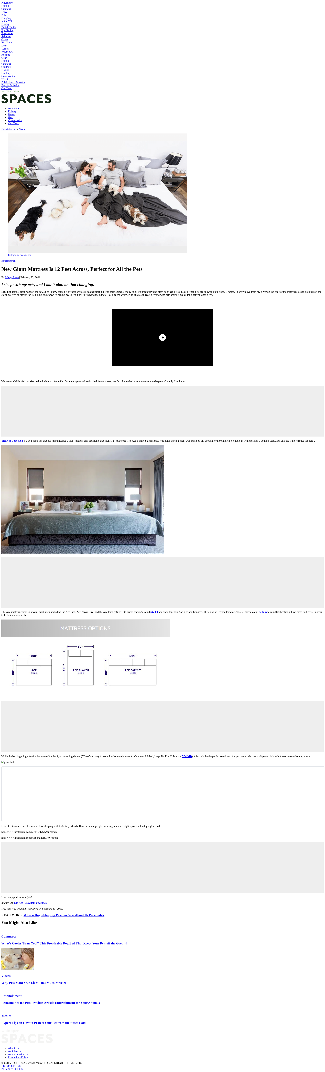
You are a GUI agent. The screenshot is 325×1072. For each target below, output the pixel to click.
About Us (13, 1048)
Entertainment (8, 129)
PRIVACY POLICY (12, 1069)
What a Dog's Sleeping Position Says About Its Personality (64, 915)
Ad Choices (14, 1051)
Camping (6, 8)
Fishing (5, 24)
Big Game (6, 42)
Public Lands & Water (13, 82)
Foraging (6, 18)
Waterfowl (7, 51)
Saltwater (6, 36)
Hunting (5, 73)
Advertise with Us (18, 1054)
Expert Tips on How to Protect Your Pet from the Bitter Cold (43, 1023)
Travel (4, 12)
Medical (6, 1016)
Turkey (5, 48)
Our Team (6, 88)
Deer (4, 45)
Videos (5, 976)
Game (4, 39)
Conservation (8, 76)
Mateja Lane (12, 277)
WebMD (187, 756)
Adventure (7, 2)
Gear (4, 57)
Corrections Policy (18, 1057)
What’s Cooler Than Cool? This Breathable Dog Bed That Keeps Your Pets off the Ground (64, 943)
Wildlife (5, 79)
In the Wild (7, 21)
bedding (263, 612)
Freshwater (7, 33)
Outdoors (6, 66)
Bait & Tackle (8, 27)
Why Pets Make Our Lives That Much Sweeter (33, 982)
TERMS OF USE (11, 1066)
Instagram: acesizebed (19, 255)
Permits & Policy (10, 85)
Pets (3, 15)
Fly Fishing (7, 30)
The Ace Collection (12, 440)
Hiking (5, 5)
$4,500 (154, 612)
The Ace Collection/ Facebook (30, 902)
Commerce (8, 936)
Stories (22, 129)
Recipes (5, 54)
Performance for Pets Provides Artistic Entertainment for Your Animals (50, 1003)
